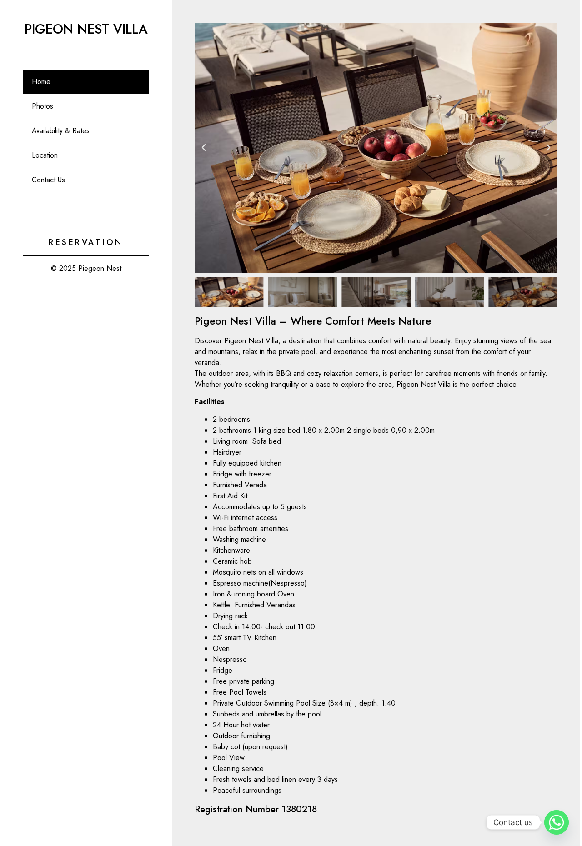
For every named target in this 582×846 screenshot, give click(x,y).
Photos (42, 106)
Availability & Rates (61, 130)
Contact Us (48, 180)
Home (41, 81)
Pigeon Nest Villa (86, 29)
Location (45, 155)
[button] (203, 147)
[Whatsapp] (556, 822)
